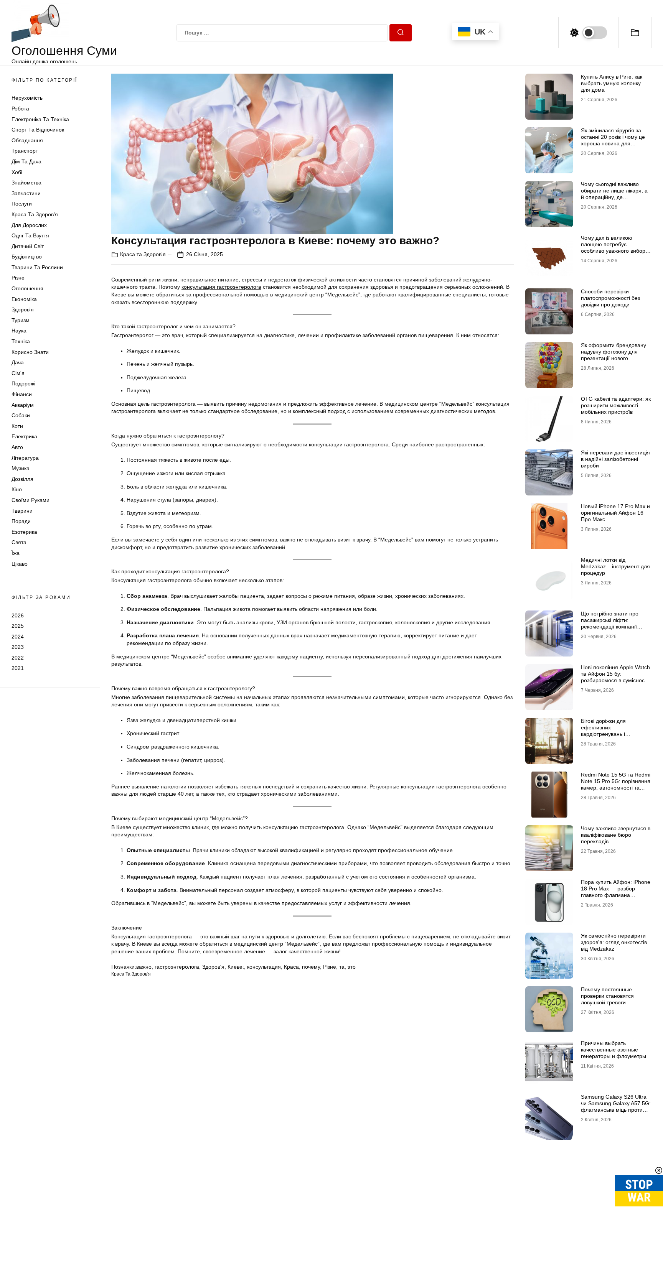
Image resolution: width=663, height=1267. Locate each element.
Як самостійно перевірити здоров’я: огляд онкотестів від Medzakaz (614, 942)
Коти (17, 426)
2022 (18, 658)
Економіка (24, 299)
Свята (19, 542)
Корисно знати (30, 352)
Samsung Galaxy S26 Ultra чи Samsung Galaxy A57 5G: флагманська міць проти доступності (616, 1106)
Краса (291, 967)
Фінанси (22, 394)
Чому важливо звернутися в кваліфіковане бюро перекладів (615, 834)
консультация (264, 967)
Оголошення (27, 288)
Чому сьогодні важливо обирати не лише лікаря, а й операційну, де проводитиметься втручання (614, 197)
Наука (19, 330)
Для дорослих (29, 225)
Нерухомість (27, 98)
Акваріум (23, 405)
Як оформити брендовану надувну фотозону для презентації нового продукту (613, 354)
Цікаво (20, 564)
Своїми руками (30, 500)
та (342, 967)
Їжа (16, 553)
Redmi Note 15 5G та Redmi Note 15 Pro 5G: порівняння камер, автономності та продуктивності (615, 784)
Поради (21, 521)
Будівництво (27, 256)
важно (144, 967)
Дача (18, 362)
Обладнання (27, 140)
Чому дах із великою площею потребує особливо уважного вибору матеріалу (614, 247)
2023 (18, 647)
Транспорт (25, 151)
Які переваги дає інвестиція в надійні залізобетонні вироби (615, 459)
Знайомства (26, 182)
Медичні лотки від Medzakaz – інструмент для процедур (615, 566)
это (352, 967)
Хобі (17, 172)
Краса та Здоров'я (35, 214)
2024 (18, 637)
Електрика (24, 436)
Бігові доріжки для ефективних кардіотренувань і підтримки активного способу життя (606, 734)
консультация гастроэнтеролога (221, 287)
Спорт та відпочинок (38, 130)
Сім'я (18, 373)
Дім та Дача (26, 161)
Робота (20, 108)
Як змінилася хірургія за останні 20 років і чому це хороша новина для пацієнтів (613, 140)
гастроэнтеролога (177, 967)
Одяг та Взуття (30, 235)
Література (25, 458)
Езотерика (24, 532)
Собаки (21, 415)
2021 (18, 668)
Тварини (22, 511)
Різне (18, 278)
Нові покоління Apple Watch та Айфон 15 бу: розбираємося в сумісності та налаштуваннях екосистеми (615, 680)
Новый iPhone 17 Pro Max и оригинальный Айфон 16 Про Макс (615, 512)
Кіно (17, 489)
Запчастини (26, 193)
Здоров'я (23, 309)
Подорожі (23, 383)
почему (311, 967)
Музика (21, 468)
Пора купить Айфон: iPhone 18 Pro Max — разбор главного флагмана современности (615, 891)
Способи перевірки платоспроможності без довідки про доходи (610, 298)
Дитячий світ (28, 246)
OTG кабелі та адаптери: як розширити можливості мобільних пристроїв (616, 405)
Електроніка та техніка (40, 119)
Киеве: (236, 967)
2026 (18, 615)
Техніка (21, 341)
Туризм (21, 320)
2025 (18, 626)
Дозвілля (22, 479)
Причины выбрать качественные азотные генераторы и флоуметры (613, 1049)
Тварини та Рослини (37, 267)
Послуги (22, 204)
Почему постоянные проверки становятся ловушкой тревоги (607, 995)
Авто (17, 447)
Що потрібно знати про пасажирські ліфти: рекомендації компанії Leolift (609, 623)
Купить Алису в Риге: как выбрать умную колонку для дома (611, 83)
